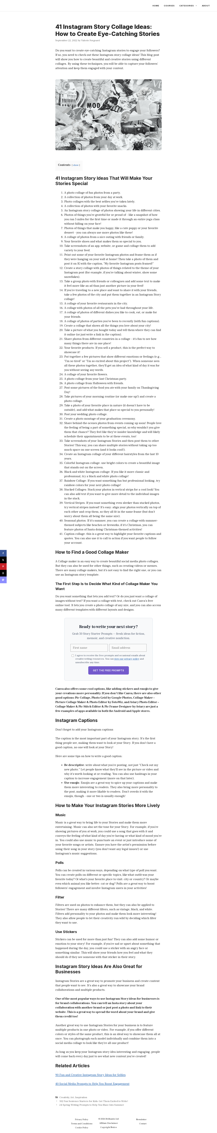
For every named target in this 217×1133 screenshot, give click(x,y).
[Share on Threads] (3, 573)
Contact (142, 1123)
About (206, 5)
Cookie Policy (81, 1127)
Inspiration (81, 1097)
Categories (186, 5)
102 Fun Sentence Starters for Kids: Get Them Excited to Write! (93, 1101)
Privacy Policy (81, 1119)
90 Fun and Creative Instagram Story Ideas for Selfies (90, 1075)
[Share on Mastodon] (3, 579)
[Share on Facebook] (3, 553)
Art (72, 1097)
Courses (169, 5)
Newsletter (141, 1119)
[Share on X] (3, 560)
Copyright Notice (108, 1127)
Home (155, 5)
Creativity (64, 1097)
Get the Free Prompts (108, 670)
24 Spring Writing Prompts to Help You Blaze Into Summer (91, 1105)
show (76, 165)
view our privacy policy (126, 659)
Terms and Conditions (81, 1123)
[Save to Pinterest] (3, 566)
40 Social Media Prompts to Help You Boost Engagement (92, 1084)
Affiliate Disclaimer (108, 1123)
